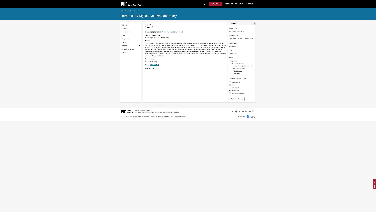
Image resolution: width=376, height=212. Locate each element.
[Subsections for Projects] (139, 45)
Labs (123, 35)
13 (177, 32)
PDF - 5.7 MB (154, 65)
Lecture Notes (126, 32)
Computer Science (238, 63)
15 (182, 32)
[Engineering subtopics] (229, 61)
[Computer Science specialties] (232, 63)
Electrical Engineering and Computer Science (241, 38)
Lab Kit (124, 52)
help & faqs (239, 4)
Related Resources (128, 49)
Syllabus (124, 25)
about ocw (229, 4)
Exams (124, 42)
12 (174, 32)
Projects (124, 45)
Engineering (233, 61)
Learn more (176, 112)
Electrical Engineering (239, 68)
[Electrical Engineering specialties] (232, 68)
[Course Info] (254, 23)
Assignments (126, 39)
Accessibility (153, 116)
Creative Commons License (165, 116)
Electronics (237, 73)
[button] (236, 99)
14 (179, 32)
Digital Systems (238, 71)
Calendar (124, 28)
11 (171, 32)
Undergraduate (233, 53)
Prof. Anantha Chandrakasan (236, 31)
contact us (249, 4)
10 (168, 32)
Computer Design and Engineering (243, 66)
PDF (155, 61)
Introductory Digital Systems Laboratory (149, 16)
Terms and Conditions (180, 116)
